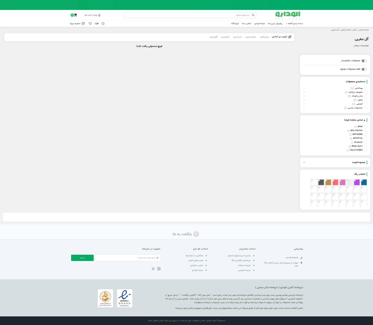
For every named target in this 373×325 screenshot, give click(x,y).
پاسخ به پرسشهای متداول (239, 255)
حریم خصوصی (244, 270)
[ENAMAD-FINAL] (115, 289)
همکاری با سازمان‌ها (194, 255)
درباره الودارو (197, 270)
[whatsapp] (153, 269)
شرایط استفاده (244, 265)
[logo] (288, 11)
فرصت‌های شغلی (195, 260)
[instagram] (158, 269)
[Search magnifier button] (253, 15)
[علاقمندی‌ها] (90, 23)
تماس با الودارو (196, 265)
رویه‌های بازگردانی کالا (241, 260)
